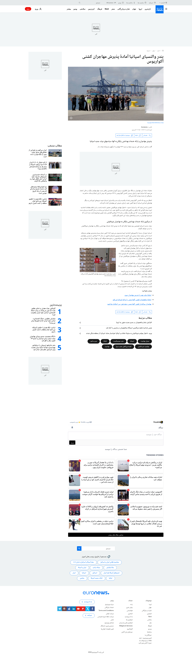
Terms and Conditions (106, 610)
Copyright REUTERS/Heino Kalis (155, 123)
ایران (74, 573)
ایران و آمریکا (82, 567)
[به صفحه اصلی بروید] (160, 9)
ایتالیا (105, 341)
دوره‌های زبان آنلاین (127, 632)
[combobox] (91, 2)
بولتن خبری (129, 607)
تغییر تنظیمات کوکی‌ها (107, 629)
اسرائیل (94, 573)
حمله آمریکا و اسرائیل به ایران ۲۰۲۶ (83, 562)
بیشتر (112, 601)
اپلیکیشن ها (129, 620)
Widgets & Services (126, 626)
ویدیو (75, 9)
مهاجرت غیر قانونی (143, 346)
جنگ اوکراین (110, 567)
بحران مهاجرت (145, 341)
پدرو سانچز (93, 341)
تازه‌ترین (148, 9)
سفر (113, 9)
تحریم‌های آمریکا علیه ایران (111, 573)
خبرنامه (89, 615)
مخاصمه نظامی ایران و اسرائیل (109, 562)
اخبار (158, 51)
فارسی (163, 2)
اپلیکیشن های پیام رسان (126, 623)
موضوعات (149, 601)
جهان (134, 9)
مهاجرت (107, 346)
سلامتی (82, 9)
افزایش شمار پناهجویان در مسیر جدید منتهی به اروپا (134, 322)
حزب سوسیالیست (118, 341)
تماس (112, 620)
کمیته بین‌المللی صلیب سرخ (123, 346)
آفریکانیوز (130, 629)
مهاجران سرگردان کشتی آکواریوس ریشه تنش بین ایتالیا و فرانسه (129, 304)
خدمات (130, 601)
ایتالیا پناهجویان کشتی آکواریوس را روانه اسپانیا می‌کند (132, 299)
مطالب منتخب (55, 146)
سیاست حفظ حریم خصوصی (105, 616)
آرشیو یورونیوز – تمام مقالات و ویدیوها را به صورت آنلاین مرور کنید (145, 640)
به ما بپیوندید (129, 616)
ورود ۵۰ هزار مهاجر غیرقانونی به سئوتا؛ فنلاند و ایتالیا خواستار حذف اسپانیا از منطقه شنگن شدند (119, 333)
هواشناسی (130, 610)
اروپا (140, 9)
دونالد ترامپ (96, 567)
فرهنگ (99, 9)
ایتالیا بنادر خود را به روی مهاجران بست (138, 295)
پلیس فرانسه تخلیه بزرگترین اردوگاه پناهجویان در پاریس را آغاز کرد (129, 328)
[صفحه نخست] (163, 51)
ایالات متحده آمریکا (96, 578)
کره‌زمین (91, 9)
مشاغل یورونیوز (109, 623)
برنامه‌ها (149, 632)
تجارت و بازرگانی (123, 9)
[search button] (79, 2)
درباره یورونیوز (109, 604)
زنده (28, 9)
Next (107, 9)
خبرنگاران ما (148, 635)
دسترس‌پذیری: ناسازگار (107, 626)
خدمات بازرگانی (109, 607)
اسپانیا (148, 51)
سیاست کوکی (110, 613)
